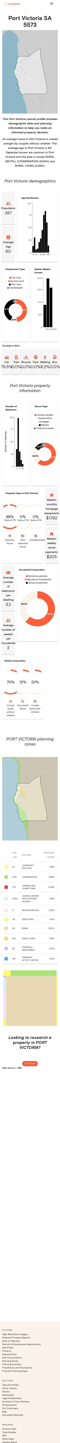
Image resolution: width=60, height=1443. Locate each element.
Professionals (9, 1404)
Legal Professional (12, 1398)
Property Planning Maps (15, 1371)
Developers (8, 1394)
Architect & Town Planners (16, 1401)
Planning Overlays (11, 1364)
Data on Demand (11, 1340)
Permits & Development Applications (21, 1344)
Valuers (6, 1391)
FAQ (4, 1435)
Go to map (30, 1063)
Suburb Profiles (10, 1384)
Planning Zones (10, 1361)
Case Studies (9, 1432)
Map (4, 1411)
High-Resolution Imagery (15, 1334)
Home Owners (9, 1388)
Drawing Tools (9, 1354)
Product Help (9, 1428)
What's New (8, 1438)
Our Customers (10, 1408)
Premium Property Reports (16, 1337)
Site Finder (8, 1347)
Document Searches (12, 1414)
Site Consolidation (12, 1357)
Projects (6, 1350)
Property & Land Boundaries (17, 1367)
